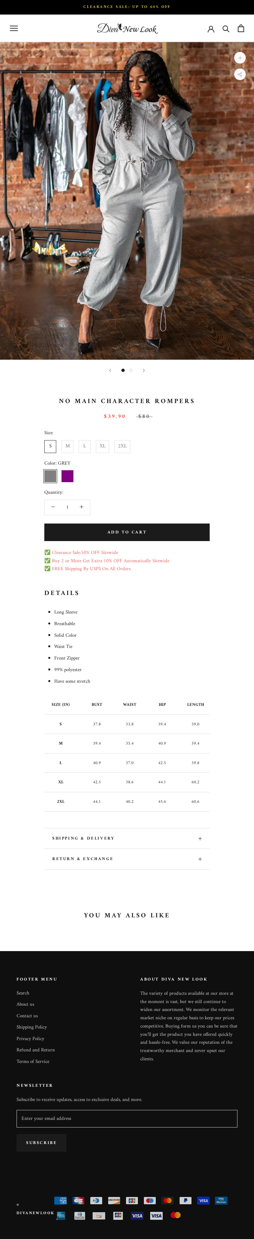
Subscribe (41, 1143)
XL (103, 446)
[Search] (226, 28)
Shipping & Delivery (83, 838)
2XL (122, 446)
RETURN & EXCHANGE (82, 859)
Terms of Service (33, 1062)
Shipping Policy (32, 1028)
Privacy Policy (30, 1039)
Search (23, 993)
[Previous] (110, 370)
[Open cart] (241, 28)
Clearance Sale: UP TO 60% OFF (127, 7)
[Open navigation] (14, 28)
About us (25, 1005)
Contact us (27, 1016)
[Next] (144, 370)
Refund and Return (36, 1050)
